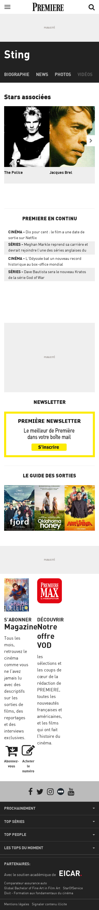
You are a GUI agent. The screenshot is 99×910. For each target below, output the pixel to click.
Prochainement (19, 808)
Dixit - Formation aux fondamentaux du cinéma (38, 893)
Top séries (14, 821)
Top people (15, 834)
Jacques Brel (61, 172)
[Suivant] (91, 140)
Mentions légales (16, 904)
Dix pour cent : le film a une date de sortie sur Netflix (46, 234)
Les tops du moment (23, 848)
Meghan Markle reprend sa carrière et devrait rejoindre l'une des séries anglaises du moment (48, 248)
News (42, 74)
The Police (13, 172)
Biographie (16, 74)
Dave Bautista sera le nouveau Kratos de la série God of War (47, 274)
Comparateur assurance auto (25, 883)
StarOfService (73, 888)
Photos (63, 74)
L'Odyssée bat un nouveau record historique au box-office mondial (44, 261)
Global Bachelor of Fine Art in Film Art (32, 888)
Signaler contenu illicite (49, 904)
